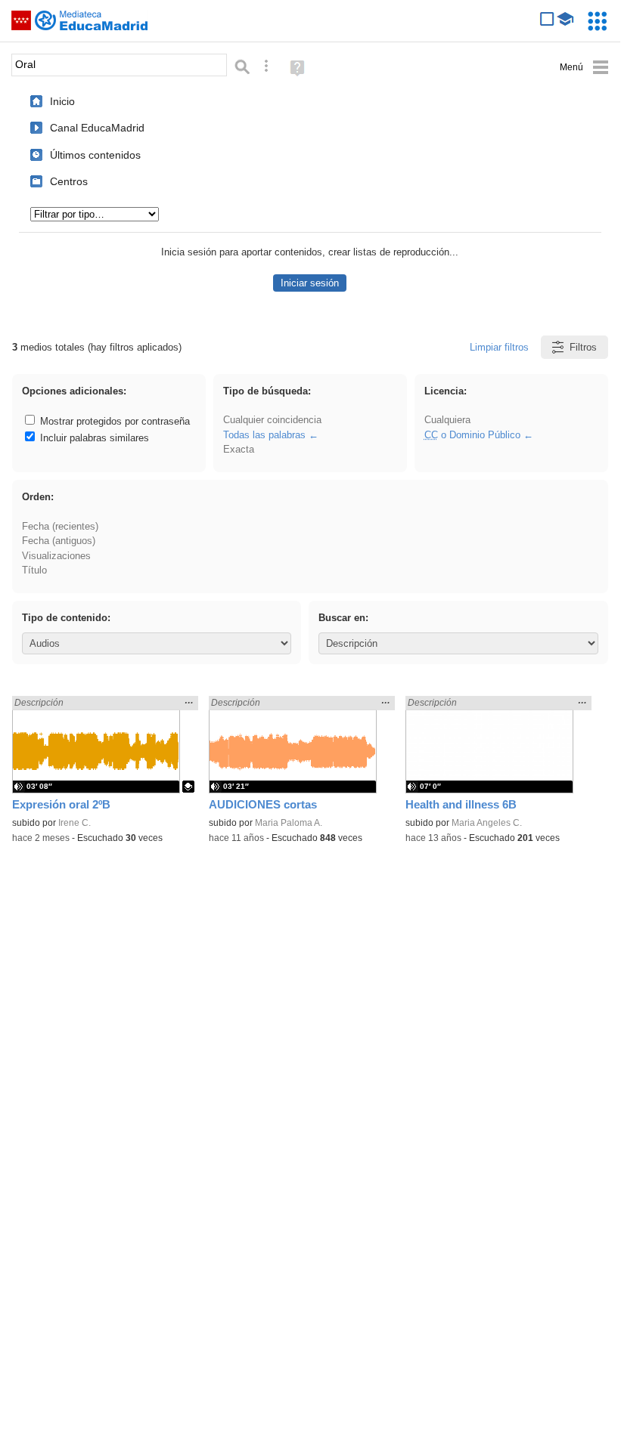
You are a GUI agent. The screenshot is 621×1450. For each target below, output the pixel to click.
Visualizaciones (56, 555)
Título (34, 570)
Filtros (583, 347)
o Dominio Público (472, 435)
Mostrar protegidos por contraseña (113, 421)
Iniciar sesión (310, 283)
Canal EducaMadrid (97, 128)
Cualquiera (447, 419)
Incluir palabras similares (93, 438)
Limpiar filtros (499, 347)
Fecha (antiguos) (58, 540)
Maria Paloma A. (288, 822)
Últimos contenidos (95, 155)
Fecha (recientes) (60, 526)
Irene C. (74, 822)
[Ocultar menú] (584, 67)
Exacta (238, 449)
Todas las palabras (264, 435)
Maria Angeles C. (487, 822)
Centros (69, 181)
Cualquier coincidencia (272, 419)
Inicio (62, 101)
